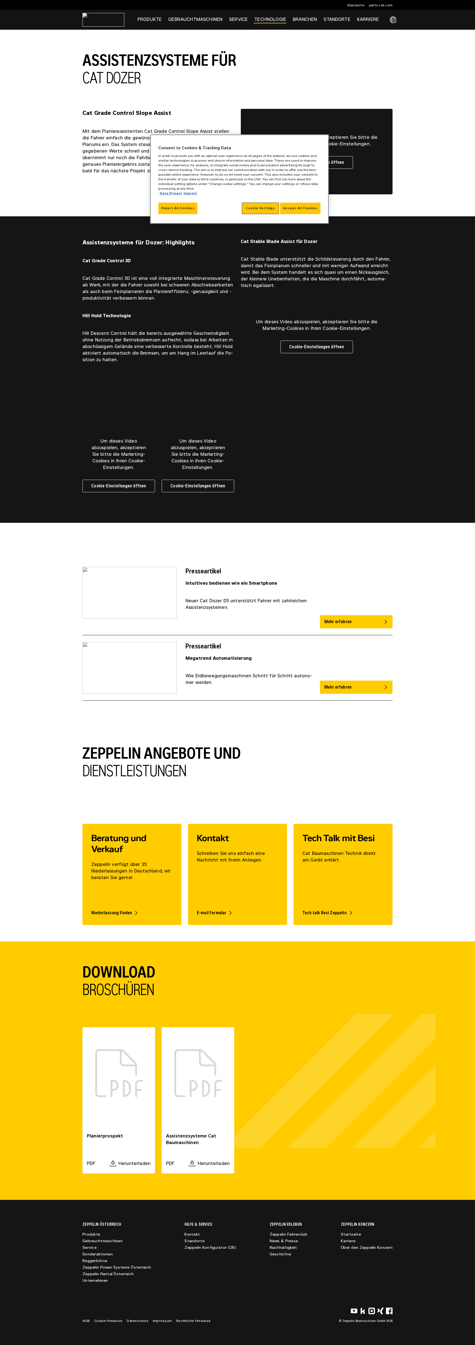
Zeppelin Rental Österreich (108, 1274)
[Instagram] (371, 1311)
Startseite (351, 1234)
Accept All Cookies (300, 208)
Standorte (355, 5)
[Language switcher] (393, 19)
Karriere (348, 1241)
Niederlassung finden (111, 912)
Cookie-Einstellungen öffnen (316, 346)
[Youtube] (354, 1311)
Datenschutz (137, 1321)
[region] (239, 179)
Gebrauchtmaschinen (102, 1241)
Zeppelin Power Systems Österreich (116, 1267)
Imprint (190, 193)
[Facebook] (389, 1311)
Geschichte (280, 1254)
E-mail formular (211, 912)
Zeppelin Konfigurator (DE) (210, 1247)
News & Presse (284, 1241)
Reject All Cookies (177, 208)
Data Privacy (171, 193)
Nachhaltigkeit (283, 1247)
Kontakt (192, 1234)
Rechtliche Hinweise (193, 1321)
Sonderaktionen (97, 1254)
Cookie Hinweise (108, 1321)
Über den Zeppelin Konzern (367, 1247)
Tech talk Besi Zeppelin (324, 912)
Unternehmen (95, 1280)
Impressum (162, 1321)
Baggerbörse (94, 1260)
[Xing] (380, 1311)
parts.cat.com (381, 5)
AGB (86, 1321)
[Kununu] (363, 1311)
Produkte (91, 1234)
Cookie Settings (260, 208)
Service (89, 1247)
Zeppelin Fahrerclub (288, 1234)
